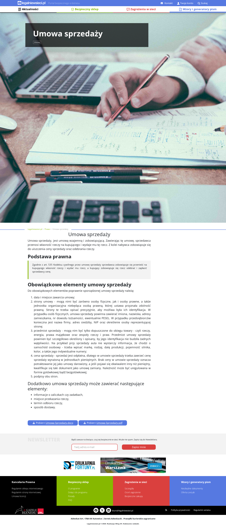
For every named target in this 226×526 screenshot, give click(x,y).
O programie (74, 488)
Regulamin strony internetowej (26, 492)
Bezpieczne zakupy (134, 496)
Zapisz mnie (139, 447)
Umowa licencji (19, 496)
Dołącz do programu (77, 492)
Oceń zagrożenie (133, 492)
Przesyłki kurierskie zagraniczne (139, 518)
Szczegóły (129, 488)
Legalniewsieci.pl (35, 229)
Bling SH (118, 524)
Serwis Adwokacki (113, 518)
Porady (71, 496)
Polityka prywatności (180, 510)
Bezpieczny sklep (86, 9)
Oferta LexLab (188, 492)
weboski (136, 524)
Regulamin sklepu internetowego (27, 488)
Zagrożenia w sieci (143, 9)
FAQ (70, 500)
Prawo (47, 229)
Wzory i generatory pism (196, 482)
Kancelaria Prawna (23, 482)
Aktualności (29, 9)
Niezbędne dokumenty (192, 488)
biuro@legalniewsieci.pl (122, 510)
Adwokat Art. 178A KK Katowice (86, 518)
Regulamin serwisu (202, 510)
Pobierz (54, 423)
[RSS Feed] (166, 510)
